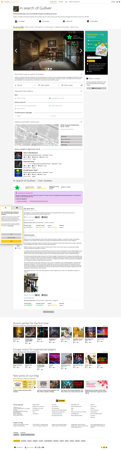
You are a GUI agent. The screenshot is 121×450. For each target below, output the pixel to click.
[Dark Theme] (107, 447)
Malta (66, 441)
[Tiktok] (41, 447)
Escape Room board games (58, 412)
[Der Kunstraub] (102, 332)
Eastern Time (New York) (27, 434)
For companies (55, 408)
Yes (11, 241)
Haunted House (39, 222)
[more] (87, 17)
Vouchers (61, 1)
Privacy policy (93, 412)
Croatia (41, 441)
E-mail (88, 55)
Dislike (45, 217)
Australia (23, 441)
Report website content (76, 415)
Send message (66, 142)
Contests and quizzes (57, 413)
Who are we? (93, 406)
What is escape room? (74, 1)
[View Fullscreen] (16, 131)
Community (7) (49, 27)
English (15, 434)
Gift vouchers (55, 406)
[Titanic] (102, 358)
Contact (92, 408)
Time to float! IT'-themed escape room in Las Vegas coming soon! (40, 425)
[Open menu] (119, 2)
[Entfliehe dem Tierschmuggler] (42, 358)
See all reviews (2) (49, 311)
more (47, 157)
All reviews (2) (39, 27)
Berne (14, 366)
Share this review (30, 217)
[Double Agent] (90, 358)
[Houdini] (54, 358)
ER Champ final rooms (57, 415)
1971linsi (73, 42)
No (11, 234)
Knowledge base (75, 413)
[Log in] (117, 2)
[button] (16, 126)
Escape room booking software (59, 410)
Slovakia (77, 441)
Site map (92, 417)
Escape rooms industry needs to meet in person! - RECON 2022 (59, 425)
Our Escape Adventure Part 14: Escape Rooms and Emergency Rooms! (97, 426)
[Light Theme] (102, 447)
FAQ (72, 410)
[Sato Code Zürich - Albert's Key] (90, 332)
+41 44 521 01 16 (67, 139)
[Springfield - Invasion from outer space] (78, 332)
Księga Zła (55, 300)
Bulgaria (35, 441)
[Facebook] (35, 447)
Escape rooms (53, 1)
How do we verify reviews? (29, 220)
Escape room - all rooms (38, 406)
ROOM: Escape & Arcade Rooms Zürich (45, 14)
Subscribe (91, 61)
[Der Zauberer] (18, 332)
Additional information (62, 27)
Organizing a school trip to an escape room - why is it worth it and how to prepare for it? (79, 426)
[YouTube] (43, 447)
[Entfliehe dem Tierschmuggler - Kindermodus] (30, 332)
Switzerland (17, 14)
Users (34, 412)
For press (92, 415)
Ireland (61, 441)
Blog (66, 1)
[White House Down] (66, 358)
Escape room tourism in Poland (78, 412)
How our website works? (96, 413)
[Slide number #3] (51, 69)
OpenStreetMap (51, 145)
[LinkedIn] (39, 447)
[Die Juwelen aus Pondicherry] (54, 332)
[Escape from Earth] (18, 358)
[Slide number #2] (48, 69)
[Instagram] (37, 447)
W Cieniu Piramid (40, 300)
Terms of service (94, 410)
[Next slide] (81, 50)
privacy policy (10, 225)
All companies (36, 410)
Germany (56, 441)
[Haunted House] (18, 164)
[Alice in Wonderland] (18, 155)
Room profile (18, 27)
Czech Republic (48, 441)
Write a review (29, 27)
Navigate (65, 144)
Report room (74, 27)
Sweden (83, 441)
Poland (71, 441)
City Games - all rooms (38, 408)
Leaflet (42, 145)
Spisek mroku (48, 300)
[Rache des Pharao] (66, 332)
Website (65, 136)
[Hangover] (42, 332)
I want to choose (11, 237)
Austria (29, 441)
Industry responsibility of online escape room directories (20, 425)
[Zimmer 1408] (30, 358)
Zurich (51, 155)
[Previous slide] (16, 50)
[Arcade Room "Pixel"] (18, 173)
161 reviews (18, 248)
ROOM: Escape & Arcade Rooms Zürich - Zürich (69, 125)
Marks (34, 159)
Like (38, 217)
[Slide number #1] (46, 69)
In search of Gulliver (49, 222)
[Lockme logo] (2, 2)
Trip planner (36, 413)
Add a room (105, 325)
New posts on (26, 375)
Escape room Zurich (27, 14)
